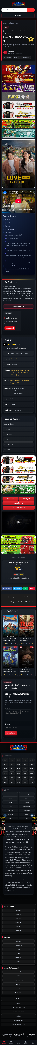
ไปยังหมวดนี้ (10, 328)
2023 (25, 760)
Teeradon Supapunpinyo (19, 372)
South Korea (26, 806)
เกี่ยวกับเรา (19, 999)
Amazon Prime (9, 424)
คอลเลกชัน (18, 957)
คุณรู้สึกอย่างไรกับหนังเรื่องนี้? (14, 235)
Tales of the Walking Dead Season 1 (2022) (19, 250)
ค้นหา (30, 10)
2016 (5, 769)
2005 (12, 777)
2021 (5, 764)
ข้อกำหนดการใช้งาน (18, 1012)
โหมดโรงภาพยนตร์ (18, 507)
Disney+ (18, 984)
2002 (31, 777)
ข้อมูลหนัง (7, 226)
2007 (31, 773)
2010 (12, 773)
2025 (12, 760)
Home (5, 23)
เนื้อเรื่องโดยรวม (9, 220)
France (10, 806)
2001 (5, 782)
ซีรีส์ (18, 949)
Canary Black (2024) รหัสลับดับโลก (19, 597)
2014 (18, 769)
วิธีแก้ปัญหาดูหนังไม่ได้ (18, 1024)
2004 (18, 777)
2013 (25, 769)
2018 (25, 764)
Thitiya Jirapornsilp (17, 375)
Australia (10, 814)
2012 (31, 769)
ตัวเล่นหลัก (8, 232)
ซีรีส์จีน (19, 926)
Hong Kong (27, 810)
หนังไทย (7, 450)
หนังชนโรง (18, 945)
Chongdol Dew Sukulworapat (20, 380)
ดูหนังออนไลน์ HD (11, 826)
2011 (5, 773)
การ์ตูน (18, 953)
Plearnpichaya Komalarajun (20, 370)
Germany (10, 810)
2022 (31, 760)
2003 (25, 777)
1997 (31, 782)
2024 (18, 760)
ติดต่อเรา (18, 1003)
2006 (5, 777)
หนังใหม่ (18, 941)
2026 (5, 760)
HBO (18, 988)
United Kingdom (26, 794)
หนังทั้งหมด (11, 23)
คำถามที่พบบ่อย (18, 1020)
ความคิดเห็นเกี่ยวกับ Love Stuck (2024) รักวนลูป (18, 266)
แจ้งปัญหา (26, 499)
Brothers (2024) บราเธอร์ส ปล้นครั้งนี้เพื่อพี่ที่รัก (17, 602)
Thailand (14, 359)
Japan (26, 798)
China (10, 802)
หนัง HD (7, 429)
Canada (10, 798)
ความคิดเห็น (18, 503)
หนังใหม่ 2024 (8, 445)
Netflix (18, 961)
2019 (18, 764)
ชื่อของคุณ (7, 724)
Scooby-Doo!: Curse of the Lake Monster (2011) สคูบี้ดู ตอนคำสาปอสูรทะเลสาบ (18, 244)
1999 (18, 782)
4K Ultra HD (18, 992)
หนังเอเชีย (18, 918)
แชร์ (16, 57)
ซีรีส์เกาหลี (18, 922)
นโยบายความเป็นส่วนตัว (18, 1007)
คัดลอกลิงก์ (8, 57)
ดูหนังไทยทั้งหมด (10, 223)
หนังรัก (16, 23)
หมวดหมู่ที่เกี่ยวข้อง (10, 229)
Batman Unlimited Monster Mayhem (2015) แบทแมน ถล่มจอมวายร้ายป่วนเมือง (19, 257)
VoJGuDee (8, 33)
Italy (27, 818)
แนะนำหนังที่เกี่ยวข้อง (12, 238)
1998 (25, 782)
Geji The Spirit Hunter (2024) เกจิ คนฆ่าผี (18, 263)
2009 (18, 773)
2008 (25, 773)
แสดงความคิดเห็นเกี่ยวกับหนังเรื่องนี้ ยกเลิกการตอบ (19, 270)
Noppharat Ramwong (17, 383)
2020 (12, 764)
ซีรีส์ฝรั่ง (18, 931)
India (26, 814)
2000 (12, 782)
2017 (31, 764)
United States (10, 794)
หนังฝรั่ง (18, 914)
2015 (12, 769)
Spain (10, 818)
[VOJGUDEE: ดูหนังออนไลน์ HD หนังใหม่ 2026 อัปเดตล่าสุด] (18, 4)
